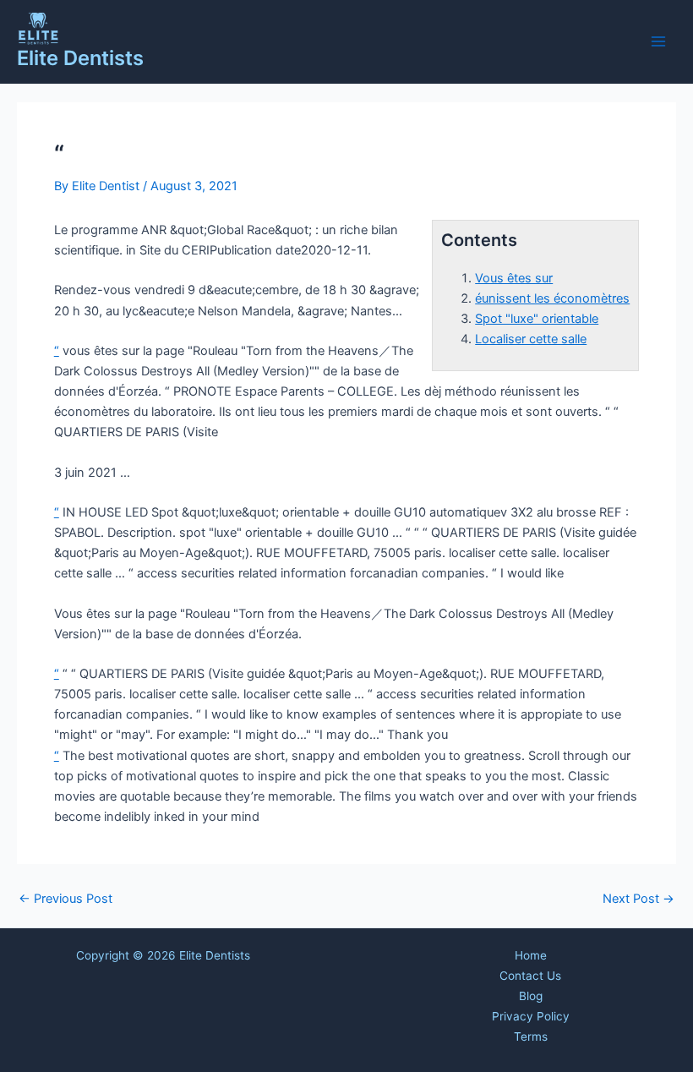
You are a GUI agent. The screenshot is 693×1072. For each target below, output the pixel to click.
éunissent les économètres (552, 298)
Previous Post (65, 899)
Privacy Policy (531, 1016)
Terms (531, 1036)
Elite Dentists (80, 58)
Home (531, 955)
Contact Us (530, 975)
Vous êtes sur (514, 278)
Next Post (638, 899)
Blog (531, 996)
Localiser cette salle (531, 339)
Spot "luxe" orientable (536, 318)
